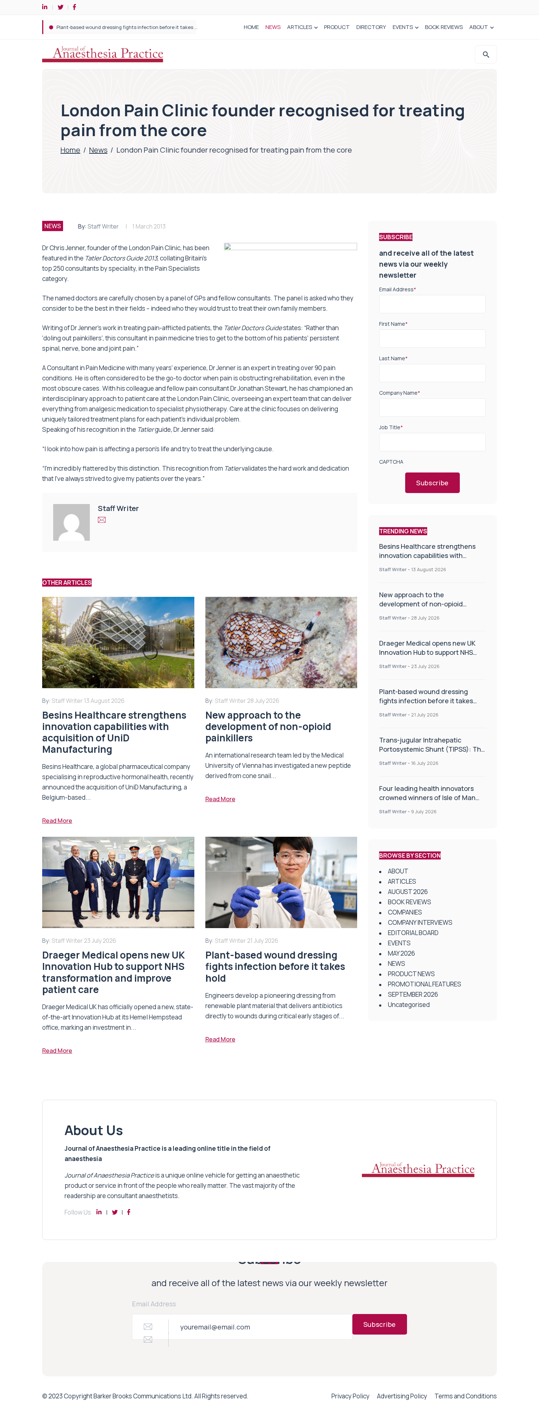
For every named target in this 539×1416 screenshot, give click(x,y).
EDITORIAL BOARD (413, 932)
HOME (251, 27)
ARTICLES (299, 27)
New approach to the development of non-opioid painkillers (421, 603)
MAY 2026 (401, 953)
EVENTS (403, 27)
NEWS (272, 27)
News (98, 150)
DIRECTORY (371, 27)
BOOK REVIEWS (444, 27)
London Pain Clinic (154, 248)
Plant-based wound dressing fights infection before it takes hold (130, 27)
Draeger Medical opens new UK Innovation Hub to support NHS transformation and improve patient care (427, 657)
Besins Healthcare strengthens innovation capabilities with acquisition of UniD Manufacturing (432, 555)
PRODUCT (337, 27)
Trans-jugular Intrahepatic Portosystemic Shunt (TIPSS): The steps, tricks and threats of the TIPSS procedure (432, 754)
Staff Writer (103, 226)
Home (70, 150)
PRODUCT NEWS (411, 974)
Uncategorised (409, 1004)
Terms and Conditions (465, 1396)
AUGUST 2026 (408, 891)
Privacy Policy (350, 1396)
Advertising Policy (402, 1396)
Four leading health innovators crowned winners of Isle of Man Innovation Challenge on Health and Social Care (428, 802)
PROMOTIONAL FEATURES (424, 984)
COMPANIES (405, 912)
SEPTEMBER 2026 (413, 994)
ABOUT (478, 27)
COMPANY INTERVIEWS (420, 922)
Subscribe (432, 482)
